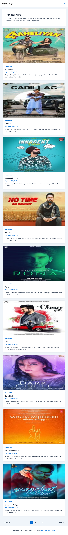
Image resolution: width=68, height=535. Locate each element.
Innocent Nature (11, 178)
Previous (7, 522)
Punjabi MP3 (8, 66)
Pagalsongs (8, 3)
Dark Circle (9, 396)
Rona (7, 287)
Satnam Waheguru (12, 450)
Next (61, 522)
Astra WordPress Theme (47, 530)
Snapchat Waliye (11, 505)
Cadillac (8, 124)
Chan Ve (8, 341)
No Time (8, 233)
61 (42, 522)
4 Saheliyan (9, 69)
